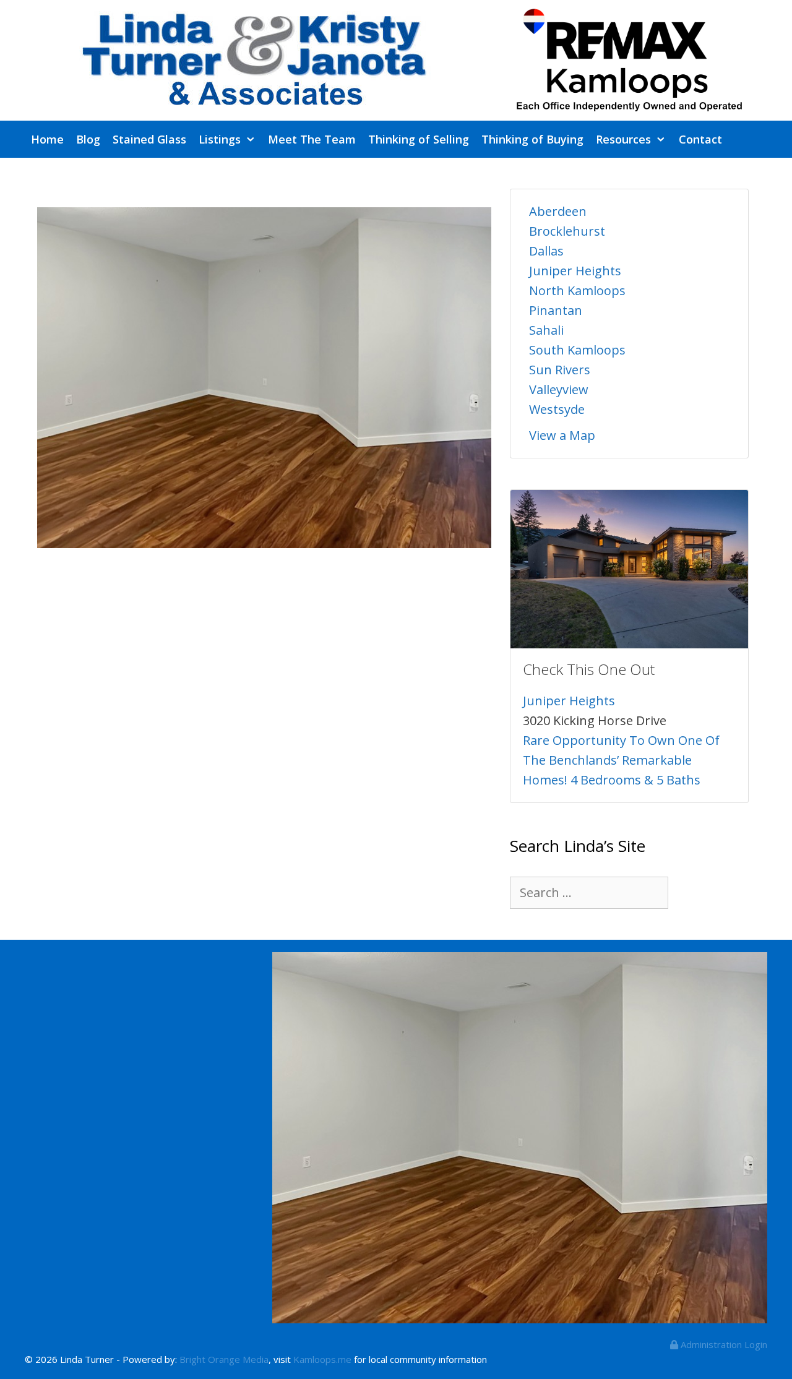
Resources (623, 139)
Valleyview (558, 389)
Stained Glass (149, 139)
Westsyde (557, 409)
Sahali (546, 330)
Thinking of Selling (418, 139)
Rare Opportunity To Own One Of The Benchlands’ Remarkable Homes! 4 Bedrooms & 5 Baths (621, 760)
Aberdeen (558, 211)
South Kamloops (577, 350)
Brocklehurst (567, 231)
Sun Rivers (559, 369)
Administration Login (722, 1344)
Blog (88, 139)
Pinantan (555, 310)
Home (47, 139)
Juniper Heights (575, 270)
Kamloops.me (322, 1359)
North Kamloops (577, 290)
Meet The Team (312, 139)
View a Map (562, 435)
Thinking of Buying (532, 139)
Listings (220, 139)
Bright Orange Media (224, 1359)
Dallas (546, 251)
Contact (700, 139)
